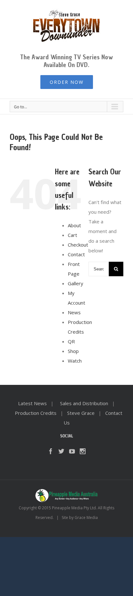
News (74, 312)
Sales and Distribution (84, 403)
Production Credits (35, 413)
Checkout (78, 244)
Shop (73, 351)
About (74, 225)
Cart (72, 235)
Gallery (75, 283)
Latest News (32, 403)
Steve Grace (81, 413)
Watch (75, 360)
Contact (76, 254)
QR (71, 341)
